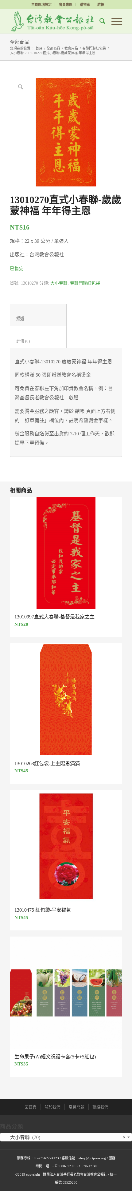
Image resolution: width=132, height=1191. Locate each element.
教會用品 (71, 48)
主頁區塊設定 (41, 4)
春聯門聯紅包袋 (94, 48)
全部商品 (19, 42)
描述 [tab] (38, 318)
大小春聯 (17, 53)
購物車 (85, 4)
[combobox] (66, 1137)
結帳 (100, 4)
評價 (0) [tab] (38, 341)
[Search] (99, 21)
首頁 (39, 48)
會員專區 (65, 4)
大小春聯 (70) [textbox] (64, 1137)
